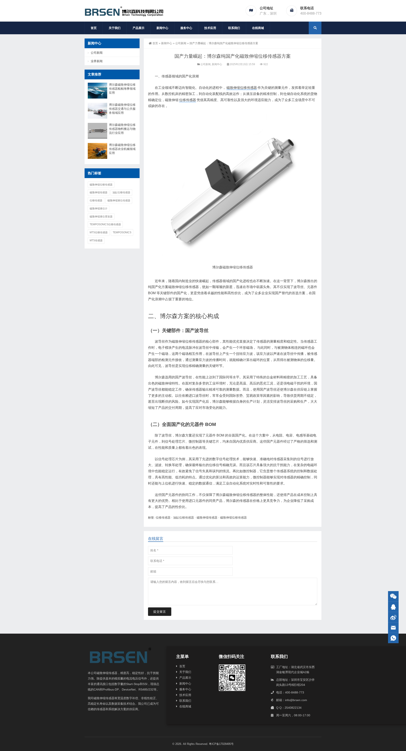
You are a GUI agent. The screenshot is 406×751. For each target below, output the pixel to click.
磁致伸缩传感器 (207, 517)
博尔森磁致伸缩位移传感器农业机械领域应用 (122, 149)
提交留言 (159, 611)
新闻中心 (162, 28)
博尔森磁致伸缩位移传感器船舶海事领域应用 (122, 88)
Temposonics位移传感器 (105, 224)
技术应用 (210, 28)
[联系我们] (393, 607)
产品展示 (138, 28)
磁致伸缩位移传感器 (241, 87)
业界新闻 (97, 61)
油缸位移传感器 (183, 517)
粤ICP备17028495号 (221, 744)
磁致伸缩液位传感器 (118, 200)
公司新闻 (180, 43)
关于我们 (115, 28)
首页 (94, 28)
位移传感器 (187, 100)
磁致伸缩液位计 (98, 208)
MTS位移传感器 (99, 232)
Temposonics (122, 232)
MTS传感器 (96, 240)
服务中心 (186, 28)
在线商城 (258, 28)
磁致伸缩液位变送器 (101, 216)
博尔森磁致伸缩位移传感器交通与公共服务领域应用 (122, 108)
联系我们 (234, 28)
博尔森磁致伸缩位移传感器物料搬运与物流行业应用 (122, 129)
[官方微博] (393, 617)
